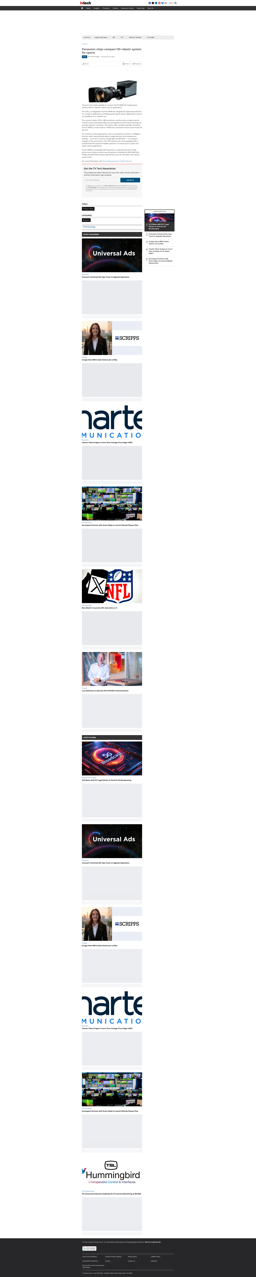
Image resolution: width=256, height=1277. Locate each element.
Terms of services (109, 185)
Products (106, 8)
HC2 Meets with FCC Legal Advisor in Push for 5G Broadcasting (159, 227)
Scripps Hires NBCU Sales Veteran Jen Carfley (159, 243)
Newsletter (138, 64)
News (88, 8)
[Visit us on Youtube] (159, 3)
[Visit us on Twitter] (153, 3)
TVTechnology (94, 57)
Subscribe (140, 8)
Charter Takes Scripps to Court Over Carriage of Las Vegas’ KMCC (160, 251)
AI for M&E (150, 37)
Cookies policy (155, 1257)
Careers (107, 1261)
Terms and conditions (89, 1257)
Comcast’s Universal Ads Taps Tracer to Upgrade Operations (160, 235)
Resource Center (127, 8)
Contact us (131, 1261)
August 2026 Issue (101, 37)
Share (86, 64)
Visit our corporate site (153, 1242)
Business (85, 44)
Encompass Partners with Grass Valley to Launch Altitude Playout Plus (160, 261)
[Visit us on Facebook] (149, 3)
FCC (122, 37)
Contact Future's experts (113, 1257)
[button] (172, 3)
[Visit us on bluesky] (162, 3)
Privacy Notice (92, 187)
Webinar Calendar (135, 37)
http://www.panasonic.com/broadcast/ (117, 161)
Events (115, 8)
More (150, 8)
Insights (97, 8)
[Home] (82, 8)
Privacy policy (132, 1257)
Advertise (154, 1261)
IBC (114, 37)
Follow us (127, 64)
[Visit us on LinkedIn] (156, 3)
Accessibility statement (90, 1261)
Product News (88, 209)
